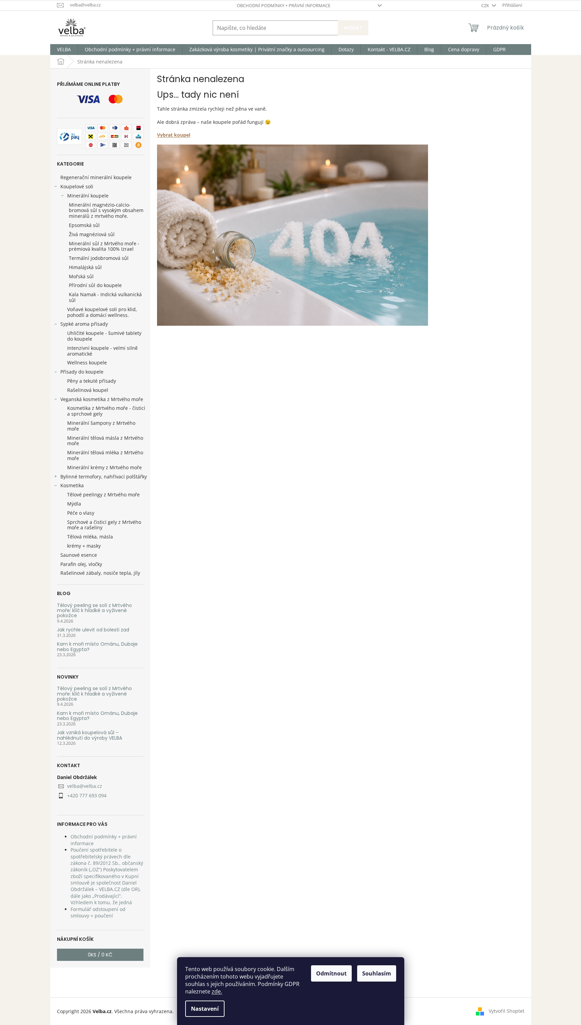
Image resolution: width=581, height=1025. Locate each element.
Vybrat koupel (173, 135)
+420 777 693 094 (86, 795)
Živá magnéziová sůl (92, 234)
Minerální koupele (88, 195)
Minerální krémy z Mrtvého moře (104, 467)
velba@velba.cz (84, 786)
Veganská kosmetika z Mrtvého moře (101, 399)
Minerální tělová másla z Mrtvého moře (105, 441)
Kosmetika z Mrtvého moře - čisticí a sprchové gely (106, 411)
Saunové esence (78, 555)
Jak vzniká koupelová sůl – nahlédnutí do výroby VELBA (89, 735)
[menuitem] (64, 49)
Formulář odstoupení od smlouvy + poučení (98, 912)
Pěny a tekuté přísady (91, 381)
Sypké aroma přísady (84, 324)
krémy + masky (84, 546)
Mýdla (74, 503)
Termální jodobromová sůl (99, 258)
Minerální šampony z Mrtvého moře (101, 426)
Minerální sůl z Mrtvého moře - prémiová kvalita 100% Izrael (104, 246)
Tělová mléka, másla (90, 536)
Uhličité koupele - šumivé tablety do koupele (104, 336)
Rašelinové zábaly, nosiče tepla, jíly (100, 573)
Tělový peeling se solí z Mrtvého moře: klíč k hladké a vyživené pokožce (94, 611)
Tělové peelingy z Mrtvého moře (103, 494)
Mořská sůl (81, 276)
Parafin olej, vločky (81, 564)
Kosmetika (72, 485)
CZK (485, 5)
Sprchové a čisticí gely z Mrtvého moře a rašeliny (104, 525)
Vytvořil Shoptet (506, 1010)
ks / (100, 954)
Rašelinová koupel (87, 390)
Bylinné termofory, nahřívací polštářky (103, 476)
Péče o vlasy (80, 513)
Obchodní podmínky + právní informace (283, 5)
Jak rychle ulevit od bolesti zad (93, 629)
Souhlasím (376, 973)
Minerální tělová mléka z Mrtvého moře (105, 455)
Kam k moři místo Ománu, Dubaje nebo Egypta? (97, 647)
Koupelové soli (76, 186)
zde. (217, 991)
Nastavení (205, 1008)
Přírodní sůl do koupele (95, 285)
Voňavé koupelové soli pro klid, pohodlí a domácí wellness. (102, 312)
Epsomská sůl (84, 225)
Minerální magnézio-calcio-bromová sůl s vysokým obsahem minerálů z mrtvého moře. (106, 211)
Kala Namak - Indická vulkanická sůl (105, 297)
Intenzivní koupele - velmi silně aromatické (102, 351)
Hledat (353, 27)
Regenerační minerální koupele (96, 177)
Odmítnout (331, 973)
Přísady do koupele (81, 371)
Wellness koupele (87, 362)
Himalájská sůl (85, 267)
